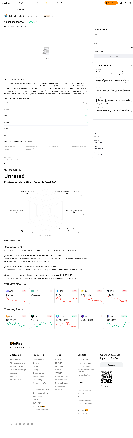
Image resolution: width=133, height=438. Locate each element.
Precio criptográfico (62, 376)
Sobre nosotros (15, 360)
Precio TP (58, 390)
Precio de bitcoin (61, 380)
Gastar (95, 34)
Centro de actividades (40, 393)
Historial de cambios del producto (86, 371)
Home (6, 9)
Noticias (35, 400)
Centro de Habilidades (40, 410)
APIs (79, 407)
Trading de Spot (38, 370)
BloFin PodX (38, 406)
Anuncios (13, 373)
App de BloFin (15, 376)
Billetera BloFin (15, 380)
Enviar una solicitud (85, 363)
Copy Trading (37, 380)
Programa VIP (82, 413)
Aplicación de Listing (85, 403)
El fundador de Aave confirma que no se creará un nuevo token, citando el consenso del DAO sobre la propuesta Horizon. (114, 73)
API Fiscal (83, 410)
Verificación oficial (84, 375)
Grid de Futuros (38, 373)
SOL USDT (58, 370)
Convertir (36, 363)
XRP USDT (58, 373)
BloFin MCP (37, 403)
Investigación (37, 396)
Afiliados (81, 387)
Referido (81, 393)
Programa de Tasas (84, 366)
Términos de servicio (17, 363)
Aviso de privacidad (17, 366)
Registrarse (112, 3)
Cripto (14, 9)
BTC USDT (58, 360)
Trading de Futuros (39, 366)
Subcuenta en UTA (39, 383)
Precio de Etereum (61, 383)
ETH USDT (58, 363)
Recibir (95, 43)
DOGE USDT (59, 366)
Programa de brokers (85, 390)
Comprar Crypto (38, 360)
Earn (34, 386)
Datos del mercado (84, 397)
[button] (129, 296)
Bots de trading (38, 376)
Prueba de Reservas (85, 400)
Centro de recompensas (41, 390)
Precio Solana (60, 386)
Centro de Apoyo (83, 360)
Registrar (111, 365)
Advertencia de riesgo (18, 370)
